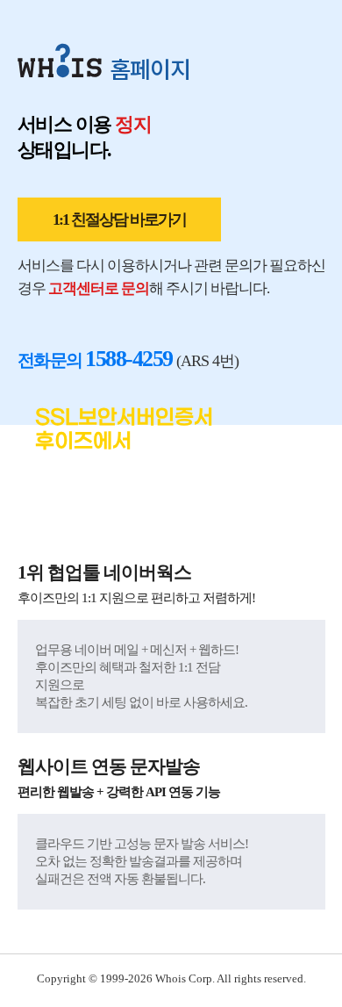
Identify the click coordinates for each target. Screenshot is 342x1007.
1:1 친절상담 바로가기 (119, 219)
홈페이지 (150, 68)
